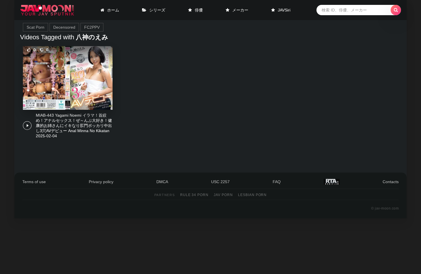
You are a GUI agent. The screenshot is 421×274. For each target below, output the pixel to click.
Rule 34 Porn (194, 195)
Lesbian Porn (252, 195)
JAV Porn (223, 195)
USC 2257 (220, 182)
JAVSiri (284, 10)
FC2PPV (92, 27)
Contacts (391, 182)
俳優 (199, 10)
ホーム (113, 10)
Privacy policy (101, 182)
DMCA (162, 182)
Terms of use (34, 182)
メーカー (240, 10)
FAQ (277, 182)
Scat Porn (35, 27)
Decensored (64, 27)
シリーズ (157, 10)
